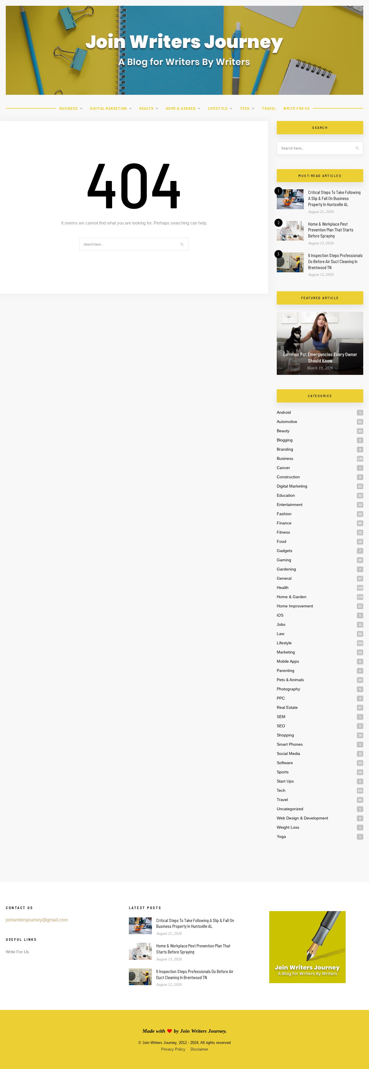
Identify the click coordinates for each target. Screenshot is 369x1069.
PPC (281, 698)
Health (146, 108)
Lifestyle (218, 108)
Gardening (286, 569)
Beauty (283, 430)
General (284, 578)
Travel (269, 108)
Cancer (283, 467)
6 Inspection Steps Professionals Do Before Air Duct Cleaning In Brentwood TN (335, 261)
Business (68, 108)
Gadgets (284, 550)
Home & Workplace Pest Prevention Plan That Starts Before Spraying (330, 230)
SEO (281, 726)
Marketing (286, 652)
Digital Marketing (108, 108)
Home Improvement (295, 606)
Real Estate (287, 707)
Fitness (283, 532)
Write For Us (296, 108)
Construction (288, 477)
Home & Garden (181, 108)
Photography (288, 689)
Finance (284, 523)
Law (280, 633)
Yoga (281, 836)
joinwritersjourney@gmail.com (37, 919)
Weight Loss (288, 827)
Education (286, 495)
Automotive (287, 421)
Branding (285, 449)
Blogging (285, 440)
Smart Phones (290, 744)
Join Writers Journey (202, 1031)
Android (284, 412)
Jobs (281, 624)
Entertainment (289, 504)
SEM (281, 716)
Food (281, 541)
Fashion (284, 513)
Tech (245, 108)
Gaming (284, 560)
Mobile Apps (288, 661)
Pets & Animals (290, 679)
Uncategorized (290, 809)
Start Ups (285, 781)
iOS (280, 615)
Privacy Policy (173, 1049)
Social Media (288, 753)
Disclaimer (199, 1049)
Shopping (285, 735)
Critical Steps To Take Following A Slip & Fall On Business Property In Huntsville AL (334, 198)
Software (285, 762)
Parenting (285, 670)
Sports (283, 772)
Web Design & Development (302, 818)
